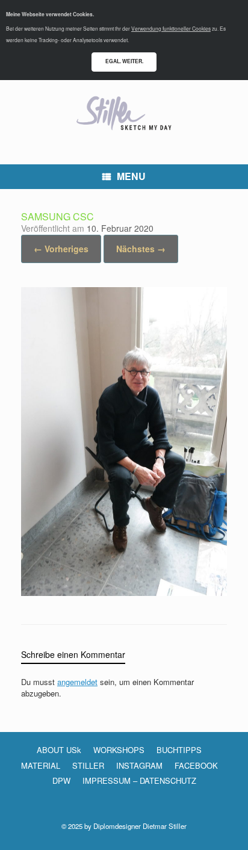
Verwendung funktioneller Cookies (171, 28)
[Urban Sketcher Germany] (124, 113)
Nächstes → (141, 249)
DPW (61, 780)
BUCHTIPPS (179, 749)
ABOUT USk (59, 749)
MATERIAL (40, 765)
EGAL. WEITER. (124, 61)
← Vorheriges (61, 249)
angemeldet (77, 681)
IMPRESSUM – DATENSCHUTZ (139, 780)
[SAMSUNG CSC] (124, 592)
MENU (131, 176)
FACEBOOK (196, 765)
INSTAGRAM (139, 765)
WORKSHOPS (118, 749)
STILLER (88, 765)
